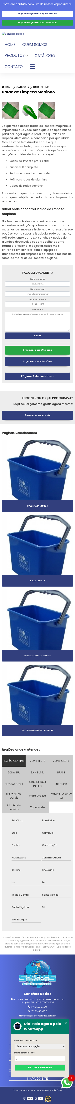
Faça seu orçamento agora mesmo (37, 13)
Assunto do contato (25, 1040)
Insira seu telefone (24, 1052)
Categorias (22, 87)
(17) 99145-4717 (38, 1011)
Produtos (15, 55)
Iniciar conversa (40, 1067)
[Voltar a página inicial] (37, 34)
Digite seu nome (37, 279)
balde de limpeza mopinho (41, 87)
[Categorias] (32, 66)
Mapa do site (37, 1078)
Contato (14, 66)
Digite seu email (37, 289)
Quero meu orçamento (37, 415)
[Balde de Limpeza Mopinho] (10, 110)
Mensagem (37, 309)
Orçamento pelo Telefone (37, 361)
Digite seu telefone (37, 299)
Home (10, 44)
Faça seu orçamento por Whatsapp (37, 22)
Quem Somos (34, 44)
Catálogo (45, 55)
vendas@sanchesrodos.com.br (39, 1015)
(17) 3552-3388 (38, 1006)
